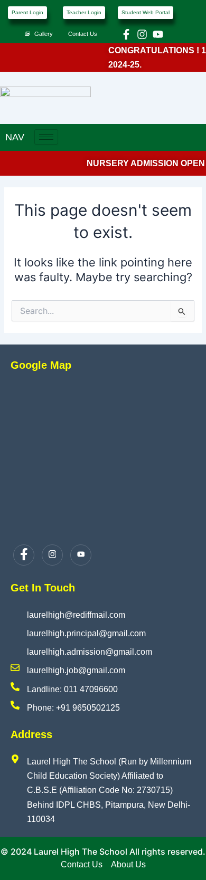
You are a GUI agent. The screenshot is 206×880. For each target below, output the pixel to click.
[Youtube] (80, 555)
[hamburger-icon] (46, 137)
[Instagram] (52, 555)
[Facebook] (23, 555)
